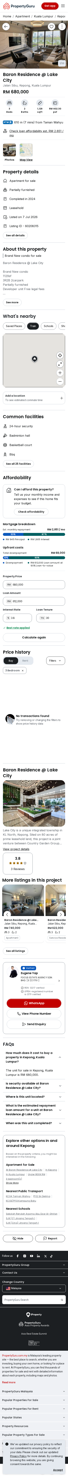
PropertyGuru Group (15, 1265)
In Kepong (51, 1169)
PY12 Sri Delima (41, 1196)
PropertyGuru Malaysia (17, 1391)
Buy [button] (11, 660)
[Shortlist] (51, 26)
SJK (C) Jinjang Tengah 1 (20, 1218)
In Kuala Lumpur (15, 1174)
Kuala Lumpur (43, 16)
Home (7, 16)
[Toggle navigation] (63, 6)
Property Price (12, 576)
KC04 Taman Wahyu (18, 1196)
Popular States (12, 1417)
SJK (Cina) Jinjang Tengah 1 (22, 1222)
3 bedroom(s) (14, 1179)
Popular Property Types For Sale (23, 1435)
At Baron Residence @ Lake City (24, 1169)
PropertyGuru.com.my (14, 1355)
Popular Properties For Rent (20, 1409)
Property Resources (15, 1426)
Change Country (13, 1282)
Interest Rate (11, 609)
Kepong (62, 16)
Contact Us (9, 1273)
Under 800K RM (36, 1174)
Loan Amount (12, 593)
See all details (15, 235)
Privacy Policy (18, 1456)
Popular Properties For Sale (20, 1400)
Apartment (22, 16)
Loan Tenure (44, 609)
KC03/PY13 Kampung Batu (21, 1200)
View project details (16, 849)
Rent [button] (25, 660)
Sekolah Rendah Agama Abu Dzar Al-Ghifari (31, 1213)
